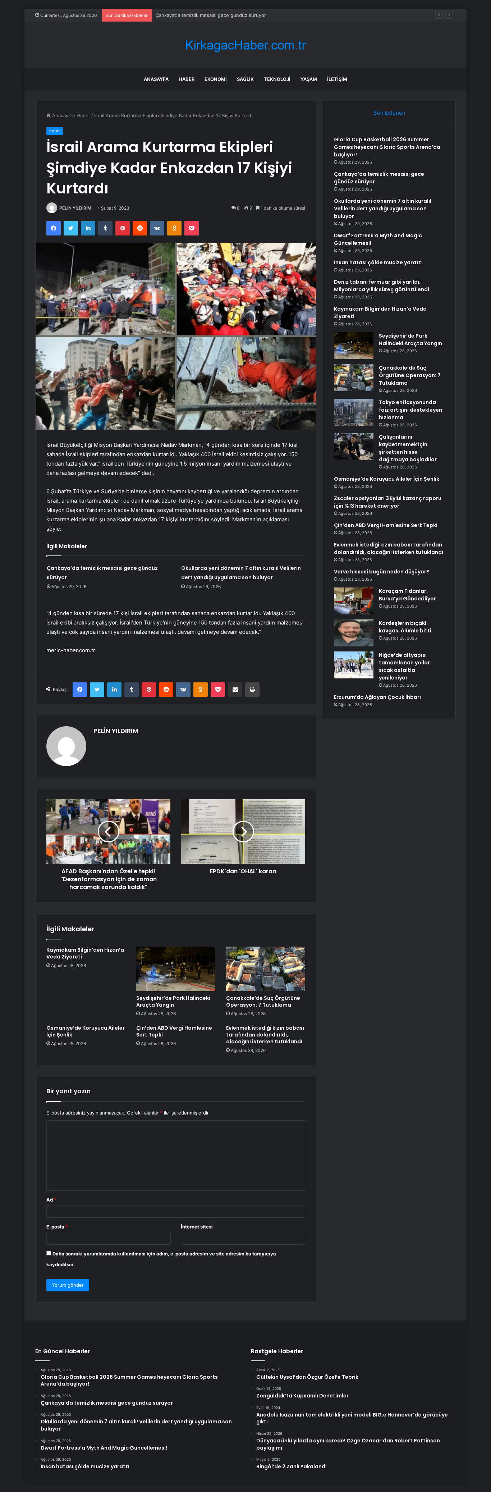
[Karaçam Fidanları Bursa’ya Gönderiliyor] (353, 600)
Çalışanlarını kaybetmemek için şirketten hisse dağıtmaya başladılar (408, 448)
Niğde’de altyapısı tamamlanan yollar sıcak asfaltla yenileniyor (404, 666)
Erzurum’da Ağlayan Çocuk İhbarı (377, 697)
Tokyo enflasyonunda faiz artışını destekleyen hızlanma (410, 410)
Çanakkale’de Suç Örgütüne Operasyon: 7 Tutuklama (263, 1001)
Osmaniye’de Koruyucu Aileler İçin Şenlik (85, 1031)
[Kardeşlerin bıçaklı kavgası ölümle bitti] (353, 632)
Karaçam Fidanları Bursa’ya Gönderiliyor (407, 594)
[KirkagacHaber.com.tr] (245, 45)
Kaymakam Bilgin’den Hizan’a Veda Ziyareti (85, 953)
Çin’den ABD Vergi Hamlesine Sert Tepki (174, 1031)
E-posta (57, 1227)
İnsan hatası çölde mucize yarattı (378, 262)
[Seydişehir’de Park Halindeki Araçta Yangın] (175, 969)
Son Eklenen (389, 112)
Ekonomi (216, 79)
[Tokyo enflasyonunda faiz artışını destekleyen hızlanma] (353, 412)
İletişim (337, 79)
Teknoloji (277, 79)
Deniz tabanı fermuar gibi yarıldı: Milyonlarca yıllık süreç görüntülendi (381, 285)
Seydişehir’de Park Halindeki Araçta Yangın (173, 1001)
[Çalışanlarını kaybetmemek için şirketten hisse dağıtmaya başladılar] (353, 446)
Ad (51, 1200)
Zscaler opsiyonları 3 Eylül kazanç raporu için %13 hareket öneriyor (387, 502)
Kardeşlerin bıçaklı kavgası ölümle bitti (405, 626)
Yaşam (308, 79)
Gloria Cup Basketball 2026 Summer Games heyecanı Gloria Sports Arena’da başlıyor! (387, 147)
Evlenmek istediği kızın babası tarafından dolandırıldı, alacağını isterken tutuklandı (265, 1034)
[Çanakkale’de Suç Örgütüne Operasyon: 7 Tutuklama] (265, 969)
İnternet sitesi (197, 1227)
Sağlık (245, 79)
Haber (186, 79)
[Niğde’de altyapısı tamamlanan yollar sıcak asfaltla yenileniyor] (353, 664)
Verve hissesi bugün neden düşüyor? (381, 571)
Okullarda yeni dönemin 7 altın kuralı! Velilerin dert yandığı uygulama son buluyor (382, 208)
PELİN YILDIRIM (75, 208)
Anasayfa (156, 79)
